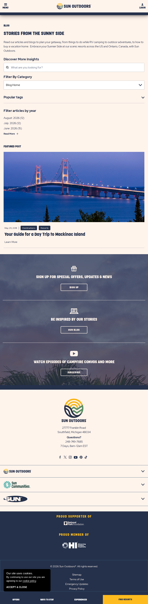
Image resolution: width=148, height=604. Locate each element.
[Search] (7, 67)
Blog (6, 25)
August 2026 (11, 118)
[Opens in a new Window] (74, 524)
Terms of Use (76, 579)
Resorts (45, 228)
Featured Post (12, 146)
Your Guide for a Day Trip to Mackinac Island (45, 235)
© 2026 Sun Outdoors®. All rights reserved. (74, 566)
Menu (5, 7)
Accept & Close (16, 587)
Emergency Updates (76, 584)
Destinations (28, 228)
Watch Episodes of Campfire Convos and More (74, 362)
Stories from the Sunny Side (34, 33)
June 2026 (10, 128)
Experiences (80, 600)
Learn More (11, 242)
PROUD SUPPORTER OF (74, 516)
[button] (74, 287)
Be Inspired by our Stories (74, 319)
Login (142, 7)
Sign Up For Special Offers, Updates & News (74, 277)
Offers (15, 600)
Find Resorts (125, 599)
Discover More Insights (21, 59)
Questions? (74, 437)
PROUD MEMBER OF (74, 534)
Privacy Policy (76, 588)
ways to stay (47, 600)
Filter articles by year (20, 111)
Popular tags (13, 97)
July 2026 (10, 123)
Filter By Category (18, 77)
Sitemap (76, 574)
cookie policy (29, 581)
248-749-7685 (74, 441)
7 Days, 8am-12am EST (74, 446)
